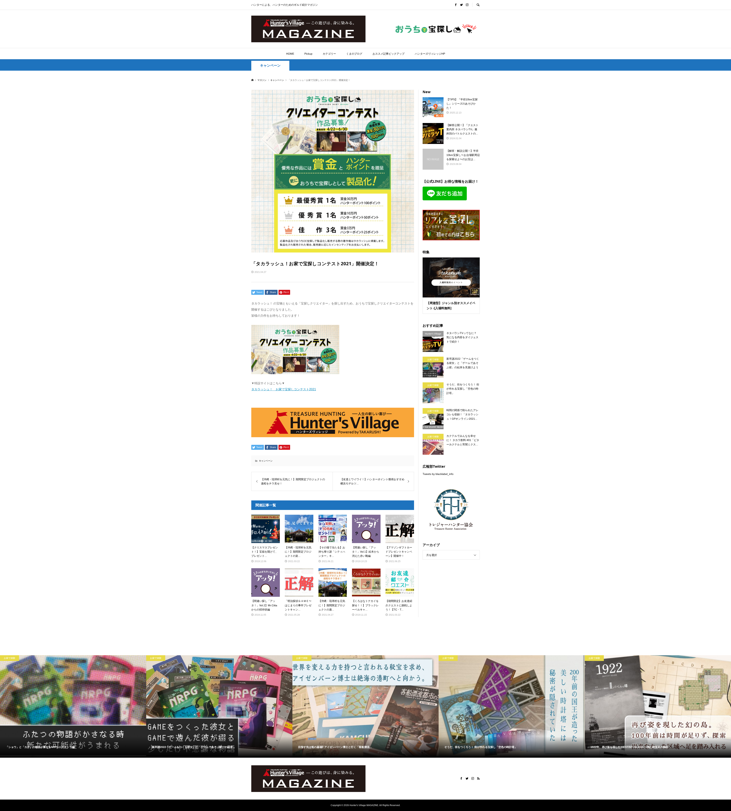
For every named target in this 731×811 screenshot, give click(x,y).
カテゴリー (329, 53)
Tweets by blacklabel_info (438, 473)
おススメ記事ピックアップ (389, 53)
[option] (73, 706)
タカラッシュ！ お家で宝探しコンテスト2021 (283, 389)
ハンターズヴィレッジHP (430, 53)
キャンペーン (270, 65)
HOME (290, 53)
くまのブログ (354, 53)
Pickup (308, 53)
